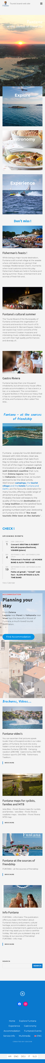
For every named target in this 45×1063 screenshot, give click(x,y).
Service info (9, 1036)
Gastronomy (22, 139)
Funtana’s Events (32, 1031)
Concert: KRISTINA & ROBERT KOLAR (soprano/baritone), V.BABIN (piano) (25, 547)
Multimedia (24, 1036)
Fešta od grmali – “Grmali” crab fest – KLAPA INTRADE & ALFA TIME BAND (25, 575)
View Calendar (8, 583)
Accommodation (12, 1031)
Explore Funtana (27, 1021)
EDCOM (28, 1041)
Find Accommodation (18, 636)
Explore (22, 95)
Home (12, 1021)
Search (6, 961)
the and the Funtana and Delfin (20, 486)
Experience (14, 1026)
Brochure (9, 763)
